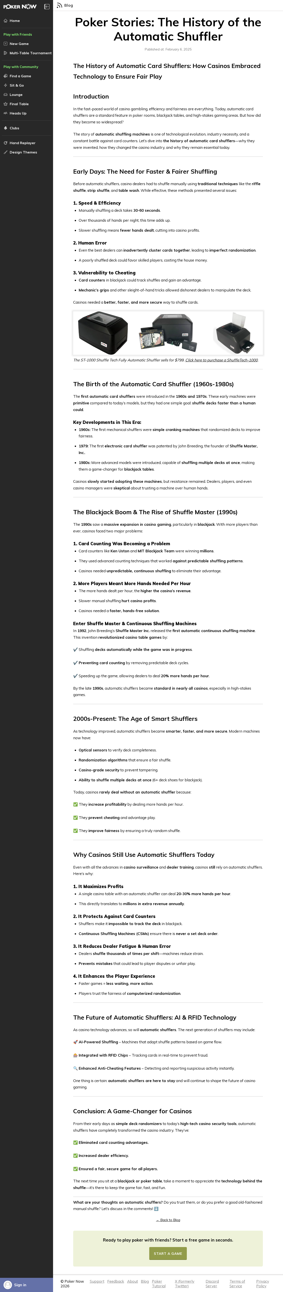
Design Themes (23, 152)
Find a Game (20, 76)
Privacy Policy (262, 1283)
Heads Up (18, 113)
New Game (19, 43)
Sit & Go (17, 85)
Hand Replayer (23, 143)
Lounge (16, 94)
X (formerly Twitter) (184, 1283)
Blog (145, 1281)
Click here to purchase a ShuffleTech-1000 (221, 360)
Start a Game (168, 1253)
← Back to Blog (168, 1220)
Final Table (19, 104)
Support (97, 1281)
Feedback (115, 1281)
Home (15, 20)
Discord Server (212, 1283)
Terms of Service (237, 1283)
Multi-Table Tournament (31, 53)
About (132, 1281)
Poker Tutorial (159, 1283)
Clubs (14, 128)
